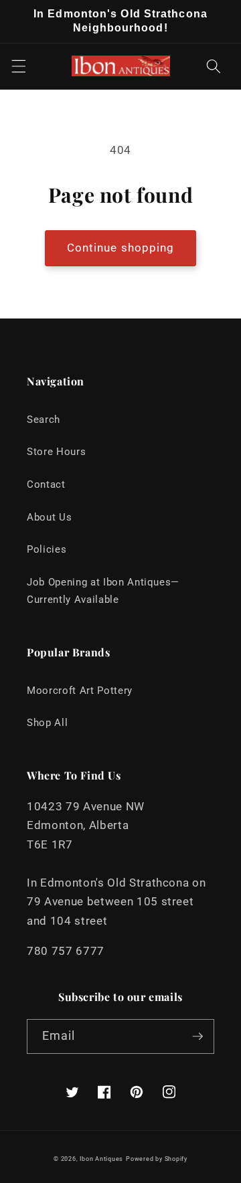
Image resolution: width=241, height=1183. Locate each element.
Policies (46, 549)
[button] (18, 66)
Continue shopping (121, 248)
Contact (46, 484)
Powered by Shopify (156, 1159)
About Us (49, 517)
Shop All (47, 723)
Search (43, 420)
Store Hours (56, 452)
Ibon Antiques (101, 1159)
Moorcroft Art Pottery (80, 691)
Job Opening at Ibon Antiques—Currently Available (103, 591)
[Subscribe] (197, 1036)
